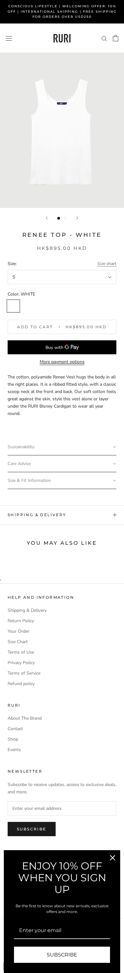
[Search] (104, 38)
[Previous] (47, 218)
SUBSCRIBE (62, 955)
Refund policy (21, 684)
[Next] (77, 218)
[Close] (112, 857)
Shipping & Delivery (37, 514)
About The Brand (25, 718)
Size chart (106, 264)
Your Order (18, 631)
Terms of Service (24, 673)
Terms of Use (21, 652)
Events (14, 750)
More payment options (62, 362)
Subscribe (31, 829)
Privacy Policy (21, 663)
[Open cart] (115, 38)
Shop (13, 739)
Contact (15, 729)
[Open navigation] (9, 38)
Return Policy (21, 621)
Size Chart (18, 642)
